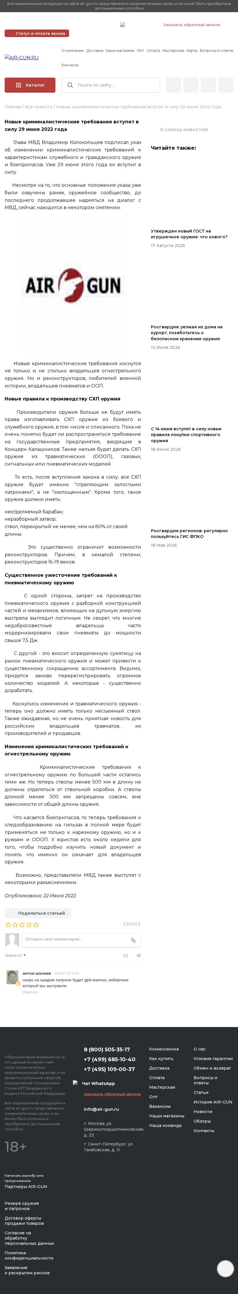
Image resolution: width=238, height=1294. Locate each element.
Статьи (201, 1092)
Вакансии (160, 1106)
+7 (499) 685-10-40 (32, 24)
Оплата (153, 50)
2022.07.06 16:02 (67, 973)
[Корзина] (225, 85)
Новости (203, 1111)
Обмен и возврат (212, 1068)
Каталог (35, 85)
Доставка (94, 50)
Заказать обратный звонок (191, 24)
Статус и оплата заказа (40, 33)
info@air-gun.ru (101, 1109)
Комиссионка (164, 1049)
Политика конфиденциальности (29, 1255)
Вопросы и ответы (216, 50)
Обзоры (202, 1121)
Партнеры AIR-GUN (26, 1186)
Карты (192, 50)
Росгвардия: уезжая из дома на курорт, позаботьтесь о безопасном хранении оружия (187, 332)
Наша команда (165, 1125)
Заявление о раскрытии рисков (27, 1270)
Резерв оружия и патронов (22, 1206)
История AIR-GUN (213, 1102)
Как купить (161, 1058)
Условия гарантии (213, 1058)
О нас (200, 1049)
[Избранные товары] (208, 85)
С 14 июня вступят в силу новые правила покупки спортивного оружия (186, 434)
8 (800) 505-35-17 (107, 1049)
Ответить (30, 991)
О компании (73, 50)
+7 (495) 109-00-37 (90, 24)
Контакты (70, 65)
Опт (140, 50)
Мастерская (173, 50)
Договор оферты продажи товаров (24, 1221)
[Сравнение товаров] (191, 85)
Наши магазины (120, 50)
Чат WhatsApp (141, 25)
